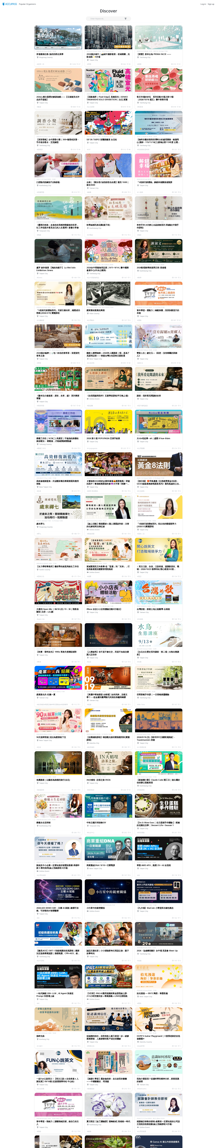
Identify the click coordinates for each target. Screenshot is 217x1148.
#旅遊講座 (40, 790)
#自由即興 (141, 1046)
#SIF (88, 149)
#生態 (139, 662)
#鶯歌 (139, 1003)
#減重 (89, 576)
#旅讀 (89, 704)
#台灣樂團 (141, 448)
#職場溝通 (90, 534)
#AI (138, 875)
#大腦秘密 (40, 320)
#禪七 (39, 534)
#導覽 (89, 64)
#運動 (139, 320)
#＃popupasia (92, 448)
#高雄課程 (141, 790)
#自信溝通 (40, 1089)
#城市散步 (90, 790)
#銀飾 (89, 1131)
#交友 (89, 662)
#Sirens (39, 277)
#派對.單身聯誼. (92, 491)
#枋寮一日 (40, 64)
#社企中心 (90, 832)
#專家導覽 (40, 406)
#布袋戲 (140, 619)
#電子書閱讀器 (142, 406)
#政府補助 (90, 747)
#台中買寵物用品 (93, 277)
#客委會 (140, 107)
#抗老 (39, 491)
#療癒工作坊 (41, 448)
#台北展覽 (90, 107)
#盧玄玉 (140, 363)
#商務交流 (90, 1046)
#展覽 (139, 64)
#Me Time (141, 704)
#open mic (41, 619)
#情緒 (39, 1131)
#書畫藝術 (90, 1089)
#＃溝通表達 (141, 747)
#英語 (139, 576)
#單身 (39, 662)
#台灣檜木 (90, 320)
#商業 (89, 875)
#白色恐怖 (90, 363)
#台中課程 (40, 961)
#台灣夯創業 (41, 875)
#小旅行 (40, 1046)
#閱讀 (39, 235)
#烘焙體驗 (141, 832)
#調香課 (40, 149)
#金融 (139, 961)
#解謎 (39, 107)
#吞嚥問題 (40, 192)
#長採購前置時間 (143, 149)
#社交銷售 (141, 491)
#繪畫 (89, 192)
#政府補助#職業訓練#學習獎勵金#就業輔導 (52, 704)
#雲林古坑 (40, 576)
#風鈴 (139, 235)
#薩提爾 (90, 406)
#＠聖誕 (90, 235)
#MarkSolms (141, 1089)
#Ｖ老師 (140, 192)
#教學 (139, 277)
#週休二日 (141, 534)
